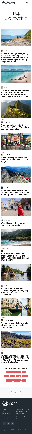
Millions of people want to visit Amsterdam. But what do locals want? (14, 160)
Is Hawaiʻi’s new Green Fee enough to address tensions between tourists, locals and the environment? (15, 257)
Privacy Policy (5, 427)
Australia (25, 376)
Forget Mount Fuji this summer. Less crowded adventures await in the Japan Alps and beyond (15, 192)
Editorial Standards (21, 411)
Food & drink (17, 380)
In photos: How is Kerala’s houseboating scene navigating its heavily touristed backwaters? (14, 291)
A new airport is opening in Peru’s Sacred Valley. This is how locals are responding (15, 127)
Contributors (6, 413)
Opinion (6, 376)
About (4, 411)
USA (24, 372)
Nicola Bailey (7, 285)
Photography (5, 283)
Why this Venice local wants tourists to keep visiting (13, 224)
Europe (12, 376)
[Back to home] (8, 2)
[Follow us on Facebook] (4, 423)
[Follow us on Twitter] (8, 423)
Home (4, 409)
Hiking (18, 376)
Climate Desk (5, 248)
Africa (24, 380)
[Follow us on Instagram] (12, 423)
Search (18, 419)
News (2, 119)
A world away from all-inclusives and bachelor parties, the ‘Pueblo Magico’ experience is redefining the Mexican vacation (15, 93)
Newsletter (5, 419)
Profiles (3, 217)
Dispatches (4, 48)
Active (3, 317)
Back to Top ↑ (16, 392)
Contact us (5, 417)
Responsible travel (10, 372)
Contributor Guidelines (22, 409)
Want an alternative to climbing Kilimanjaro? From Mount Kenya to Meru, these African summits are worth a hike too (15, 359)
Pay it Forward (20, 417)
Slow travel (9, 380)
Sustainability (20, 413)
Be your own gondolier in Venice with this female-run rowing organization (15, 325)
